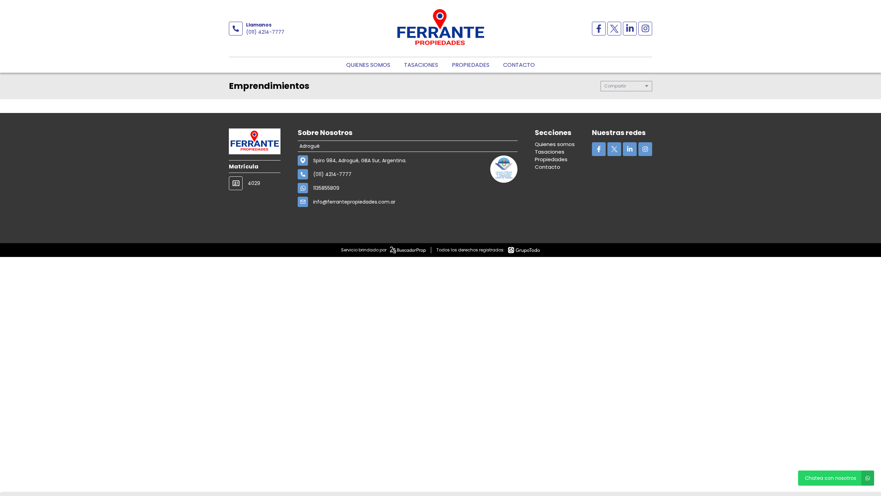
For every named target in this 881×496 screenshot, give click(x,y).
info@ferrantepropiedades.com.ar (354, 201)
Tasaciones (421, 65)
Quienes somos (368, 65)
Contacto (519, 65)
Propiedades (470, 65)
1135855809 (326, 188)
